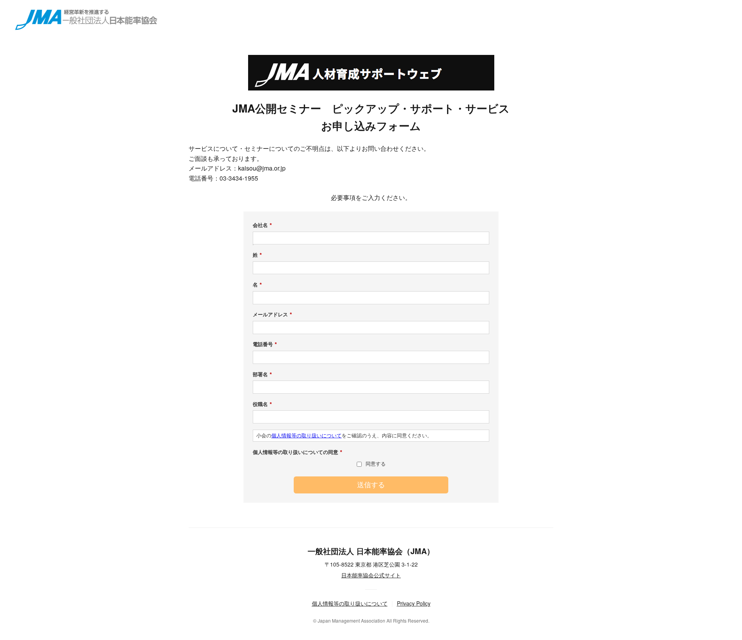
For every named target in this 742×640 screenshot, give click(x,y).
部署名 (262, 374)
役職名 (262, 404)
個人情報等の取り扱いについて (306, 436)
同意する (376, 464)
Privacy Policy (414, 603)
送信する (371, 485)
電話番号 (265, 344)
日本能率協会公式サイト (371, 575)
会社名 (262, 225)
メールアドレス (272, 314)
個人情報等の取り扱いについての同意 (297, 452)
